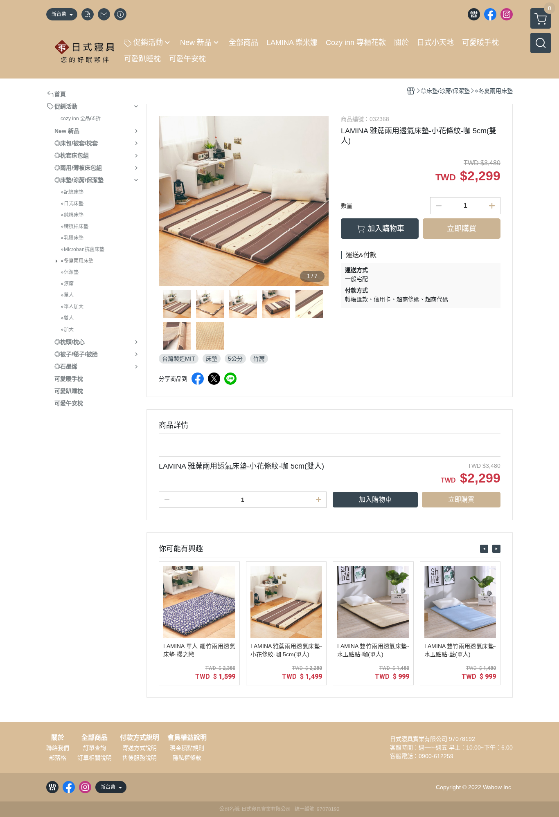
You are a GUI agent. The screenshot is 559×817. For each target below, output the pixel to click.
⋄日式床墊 (72, 203)
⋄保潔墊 (70, 272)
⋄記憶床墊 (72, 192)
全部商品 (94, 737)
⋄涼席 (67, 284)
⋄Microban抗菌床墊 (82, 249)
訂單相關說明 (94, 758)
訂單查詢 (94, 748)
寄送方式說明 (139, 748)
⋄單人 (67, 295)
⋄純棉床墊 (72, 215)
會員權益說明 (187, 737)
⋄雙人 (67, 318)
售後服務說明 (139, 758)
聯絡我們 (57, 748)
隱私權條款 (187, 758)
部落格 (57, 758)
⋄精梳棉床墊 (74, 226)
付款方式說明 (139, 737)
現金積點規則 (187, 748)
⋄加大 (67, 329)
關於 (57, 737)
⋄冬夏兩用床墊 (77, 261)
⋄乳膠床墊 (72, 238)
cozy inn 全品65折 (81, 118)
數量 (346, 205)
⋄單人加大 (72, 307)
